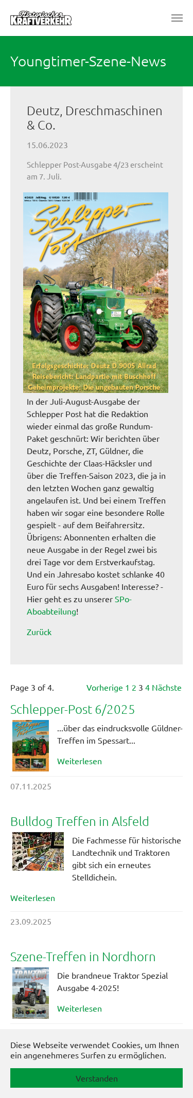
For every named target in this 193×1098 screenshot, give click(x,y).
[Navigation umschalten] (177, 18)
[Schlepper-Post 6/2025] (30, 745)
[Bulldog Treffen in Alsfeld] (38, 851)
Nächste (167, 687)
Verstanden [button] (97, 1078)
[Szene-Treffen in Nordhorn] (30, 993)
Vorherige (104, 687)
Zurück (39, 631)
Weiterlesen (79, 760)
